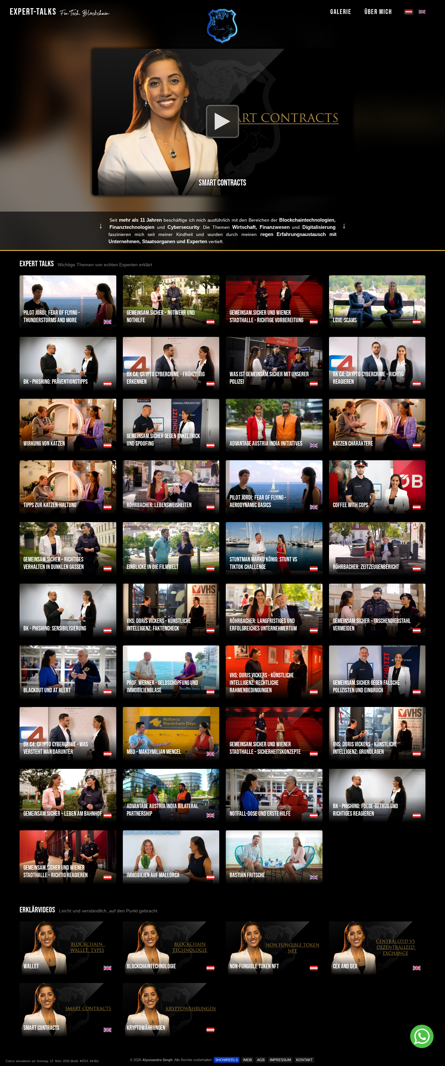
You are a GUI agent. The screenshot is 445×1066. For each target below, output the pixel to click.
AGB (261, 1060)
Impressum (280, 1060)
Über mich (378, 12)
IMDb (247, 1060)
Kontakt (304, 1060)
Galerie (341, 12)
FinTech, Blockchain (85, 13)
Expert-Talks (33, 12)
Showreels (226, 1060)
